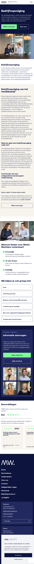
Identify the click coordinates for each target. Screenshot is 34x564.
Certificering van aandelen (11, 306)
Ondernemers (6, 477)
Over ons (4, 480)
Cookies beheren (18, 559)
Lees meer (7, 521)
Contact (4, 483)
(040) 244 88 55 (17, 361)
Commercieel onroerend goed (12, 319)
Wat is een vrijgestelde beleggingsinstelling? (16, 313)
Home (3, 470)
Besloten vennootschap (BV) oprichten (15, 300)
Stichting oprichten (9, 293)
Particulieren (6, 473)
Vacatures (5, 490)
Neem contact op (17, 355)
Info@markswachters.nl (10, 511)
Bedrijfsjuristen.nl (8, 494)
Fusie (4, 287)
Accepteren (18, 555)
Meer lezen (23, 26)
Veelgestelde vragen (9, 487)
